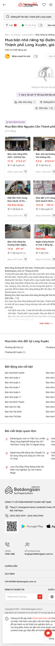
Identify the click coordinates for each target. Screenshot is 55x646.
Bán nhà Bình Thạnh (14, 401)
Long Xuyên (27, 34)
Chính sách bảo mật (41, 618)
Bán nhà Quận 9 (12, 392)
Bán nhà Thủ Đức (13, 416)
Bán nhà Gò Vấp (12, 406)
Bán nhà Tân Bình (13, 411)
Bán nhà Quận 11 (13, 397)
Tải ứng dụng (31, 4)
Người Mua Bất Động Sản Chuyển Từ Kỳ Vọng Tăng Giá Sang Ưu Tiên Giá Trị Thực (27, 455)
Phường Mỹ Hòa (14, 347)
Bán (7, 34)
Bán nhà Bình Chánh (14, 372)
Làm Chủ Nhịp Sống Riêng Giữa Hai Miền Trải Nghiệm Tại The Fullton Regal (27, 469)
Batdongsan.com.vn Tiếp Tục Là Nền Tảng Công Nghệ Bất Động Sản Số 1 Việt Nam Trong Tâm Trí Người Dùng (27, 441)
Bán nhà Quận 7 (12, 387)
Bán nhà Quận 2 (12, 377)
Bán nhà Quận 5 (12, 382)
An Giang (15, 34)
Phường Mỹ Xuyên (15, 352)
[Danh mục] (4, 4)
